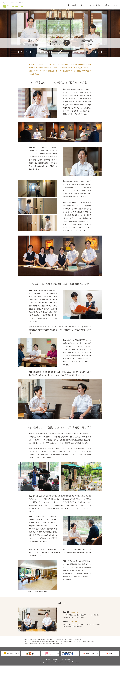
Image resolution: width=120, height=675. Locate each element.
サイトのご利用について (52, 659)
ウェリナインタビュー (94, 5)
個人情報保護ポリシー (68, 659)
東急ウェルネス (110, 5)
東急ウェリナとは (78, 5)
